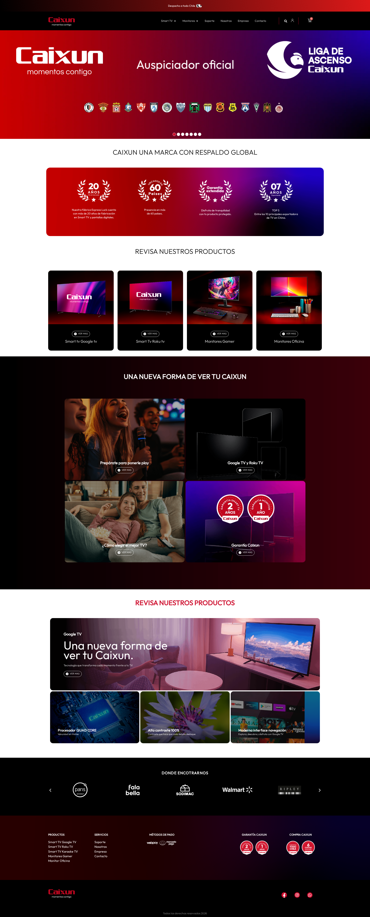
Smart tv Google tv (81, 341)
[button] (50, 790)
